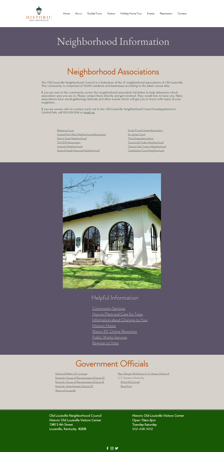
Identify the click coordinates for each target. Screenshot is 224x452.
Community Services (108, 308)
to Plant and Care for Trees (121, 314)
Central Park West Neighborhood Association (81, 134)
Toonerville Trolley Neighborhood (146, 142)
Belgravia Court (65, 130)
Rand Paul (126, 386)
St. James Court (136, 134)
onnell (136, 382)
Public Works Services (109, 337)
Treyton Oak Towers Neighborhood (147, 146)
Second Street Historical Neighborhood (78, 150)
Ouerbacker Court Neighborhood (146, 150)
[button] (112, 232)
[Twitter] (116, 448)
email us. (89, 112)
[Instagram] (112, 448)
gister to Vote (128, 390)
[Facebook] (107, 448)
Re (119, 390)
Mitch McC (127, 382)
